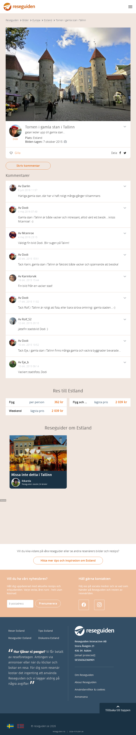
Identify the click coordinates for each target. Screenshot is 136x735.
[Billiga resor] (10, 726)
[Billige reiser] (20, 726)
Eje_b (25, 362)
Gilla (17, 153)
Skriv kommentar (28, 165)
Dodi (15, 139)
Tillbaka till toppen (117, 710)
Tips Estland (45, 630)
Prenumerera (48, 603)
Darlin (26, 186)
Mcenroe (28, 233)
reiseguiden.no (59, 731)
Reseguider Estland (19, 638)
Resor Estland (16, 630)
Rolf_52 (27, 319)
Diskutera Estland (48, 638)
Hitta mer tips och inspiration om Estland (68, 560)
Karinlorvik (29, 276)
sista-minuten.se (76, 731)
